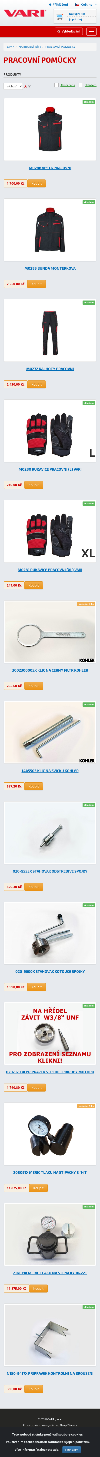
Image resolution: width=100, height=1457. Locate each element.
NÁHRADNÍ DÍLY (30, 47)
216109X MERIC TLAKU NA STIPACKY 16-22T (50, 1273)
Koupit (36, 183)
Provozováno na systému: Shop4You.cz (50, 1425)
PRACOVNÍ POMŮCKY (60, 47)
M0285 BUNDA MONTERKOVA (50, 268)
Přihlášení (60, 4)
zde (55, 1449)
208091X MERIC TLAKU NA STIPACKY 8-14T (50, 1172)
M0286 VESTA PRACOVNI (50, 167)
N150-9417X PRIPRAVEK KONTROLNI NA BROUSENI (50, 1373)
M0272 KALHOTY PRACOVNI (50, 368)
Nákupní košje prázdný (77, 16)
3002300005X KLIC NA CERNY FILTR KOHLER (50, 670)
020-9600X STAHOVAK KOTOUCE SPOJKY (50, 971)
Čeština (87, 4)
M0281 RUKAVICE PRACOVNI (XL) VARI (50, 569)
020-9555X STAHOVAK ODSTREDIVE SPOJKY (50, 871)
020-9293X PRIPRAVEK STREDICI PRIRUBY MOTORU (50, 1072)
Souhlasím (71, 1450)
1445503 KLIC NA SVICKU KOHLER (50, 770)
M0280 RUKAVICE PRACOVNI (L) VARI (50, 469)
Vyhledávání (71, 31)
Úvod (10, 47)
